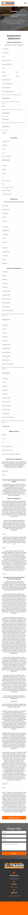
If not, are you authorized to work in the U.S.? (10, 102)
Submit (14, 853)
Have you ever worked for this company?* (12, 109)
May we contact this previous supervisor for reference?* (12, 314)
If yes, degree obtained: (7, 187)
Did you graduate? (6, 180)
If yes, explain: (5, 130)
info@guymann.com (14, 895)
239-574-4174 (14, 887)
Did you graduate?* (6, 156)
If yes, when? (4, 116)
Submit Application (14, 817)
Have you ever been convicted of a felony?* (12, 122)
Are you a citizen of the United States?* (11, 94)
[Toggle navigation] (25, 3)
